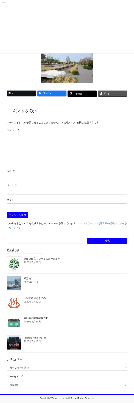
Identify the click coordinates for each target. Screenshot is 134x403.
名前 (11, 170)
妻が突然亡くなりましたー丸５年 (42, 258)
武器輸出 (29, 278)
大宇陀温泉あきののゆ (36, 298)
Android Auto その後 (35, 337)
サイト (10, 200)
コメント (13, 130)
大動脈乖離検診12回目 (36, 317)
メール (12, 185)
